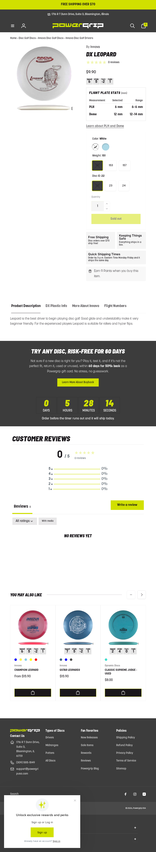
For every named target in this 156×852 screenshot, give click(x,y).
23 (110, 185)
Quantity (95, 197)
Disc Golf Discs (27, 38)
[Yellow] (31, 659)
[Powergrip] (25, 731)
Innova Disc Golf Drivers (79, 38)
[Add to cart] (32, 693)
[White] (95, 147)
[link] (78, 14)
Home (13, 38)
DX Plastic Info (56, 306)
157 (125, 165)
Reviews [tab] (22, 507)
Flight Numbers (115, 306)
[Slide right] (141, 594)
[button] (12, 25)
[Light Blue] (105, 147)
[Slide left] (131, 594)
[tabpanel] (78, 548)
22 (97, 185)
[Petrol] (61, 659)
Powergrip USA (139, 808)
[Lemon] (21, 659)
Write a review (127, 505)
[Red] (36, 659)
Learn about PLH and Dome (105, 126)
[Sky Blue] (26, 659)
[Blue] (15, 659)
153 (111, 165)
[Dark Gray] (71, 659)
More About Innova (85, 306)
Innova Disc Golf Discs (51, 38)
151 (97, 165)
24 (124, 185)
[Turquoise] (106, 659)
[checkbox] (48, 521)
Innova (93, 47)
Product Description (25, 306)
